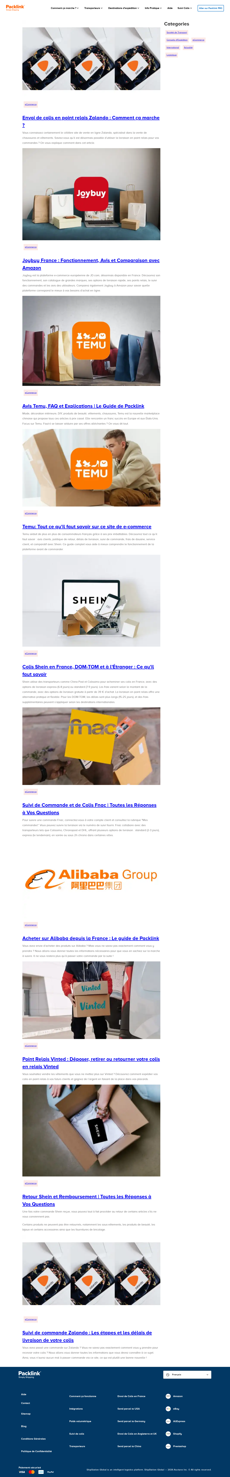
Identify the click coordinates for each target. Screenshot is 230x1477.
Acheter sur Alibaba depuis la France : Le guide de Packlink (90, 938)
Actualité (188, 47)
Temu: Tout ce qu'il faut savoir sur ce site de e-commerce (86, 526)
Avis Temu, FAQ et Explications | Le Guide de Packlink (83, 406)
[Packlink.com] (15, 8)
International (173, 47)
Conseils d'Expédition (177, 40)
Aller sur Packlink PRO (210, 8)
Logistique (172, 55)
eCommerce (31, 104)
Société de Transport (177, 32)
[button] (65, 8)
